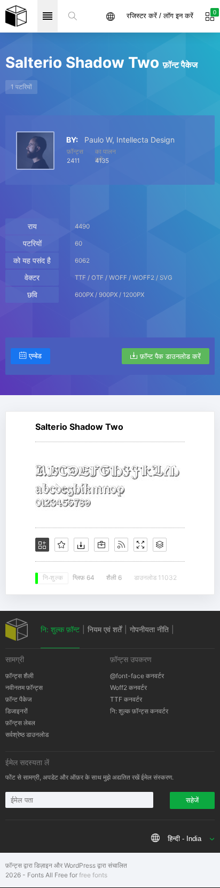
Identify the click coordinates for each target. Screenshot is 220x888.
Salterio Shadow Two (79, 426)
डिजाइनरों (16, 711)
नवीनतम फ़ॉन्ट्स (24, 687)
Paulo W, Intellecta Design (129, 140)
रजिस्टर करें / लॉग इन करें (160, 16)
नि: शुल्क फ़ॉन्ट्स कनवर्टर (139, 711)
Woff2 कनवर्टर (128, 687)
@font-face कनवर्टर (137, 676)
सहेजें (192, 800)
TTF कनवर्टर (126, 699)
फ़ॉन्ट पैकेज (18, 699)
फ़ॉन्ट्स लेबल (20, 723)
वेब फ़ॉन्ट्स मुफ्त (16, 16)
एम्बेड (35, 356)
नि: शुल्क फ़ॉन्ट (60, 629)
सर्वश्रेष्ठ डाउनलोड (27, 734)
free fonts (93, 875)
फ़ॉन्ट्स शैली (19, 676)
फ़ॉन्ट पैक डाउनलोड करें (170, 356)
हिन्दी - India (184, 839)
